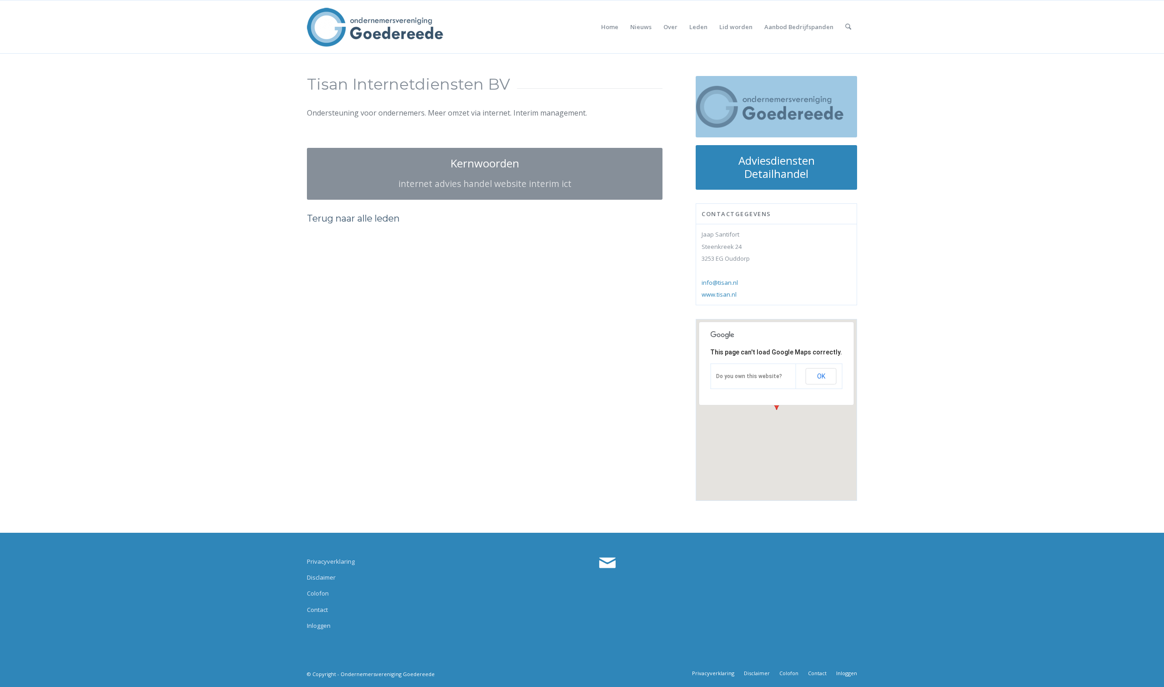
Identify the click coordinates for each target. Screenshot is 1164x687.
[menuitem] (609, 26)
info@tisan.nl (720, 282)
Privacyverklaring (331, 561)
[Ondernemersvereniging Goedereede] (375, 26)
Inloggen (319, 625)
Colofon (318, 593)
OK (821, 376)
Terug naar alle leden (353, 218)
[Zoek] (848, 26)
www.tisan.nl (719, 294)
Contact (317, 610)
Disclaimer (321, 577)
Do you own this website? (749, 376)
